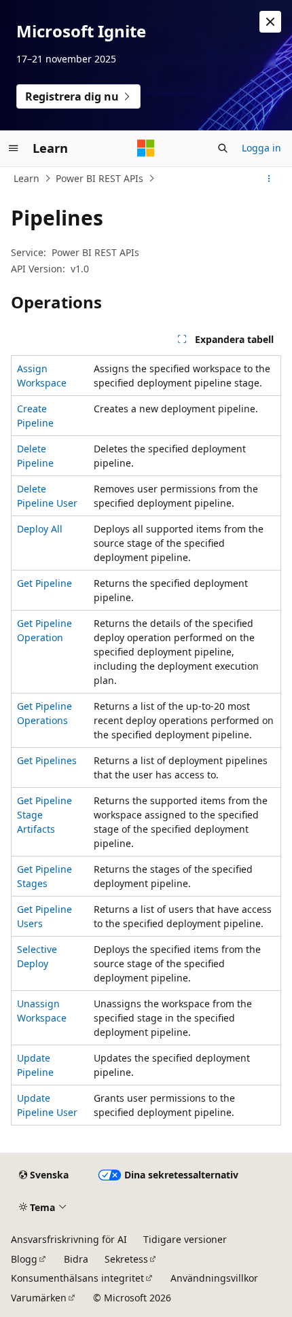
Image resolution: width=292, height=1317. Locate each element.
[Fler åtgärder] (269, 179)
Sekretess (126, 1258)
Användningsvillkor (214, 1277)
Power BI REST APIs (99, 178)
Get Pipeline (44, 583)
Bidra (76, 1258)
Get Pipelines (47, 760)
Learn (26, 178)
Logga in (261, 147)
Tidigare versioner (185, 1239)
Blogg (24, 1258)
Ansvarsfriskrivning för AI (69, 1239)
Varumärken (39, 1297)
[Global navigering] (13, 148)
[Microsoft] (146, 148)
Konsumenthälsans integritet (77, 1277)
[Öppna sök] (222, 148)
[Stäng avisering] (270, 22)
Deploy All (39, 528)
